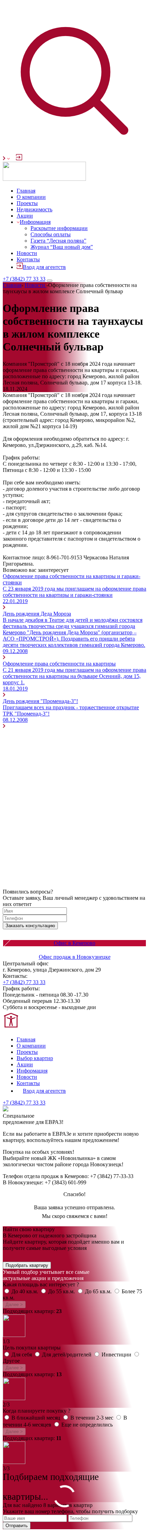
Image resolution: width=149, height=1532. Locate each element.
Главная (26, 191)
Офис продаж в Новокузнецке (75, 957)
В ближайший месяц (36, 1418)
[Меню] (49, 281)
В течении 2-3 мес (92, 1418)
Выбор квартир (35, 1058)
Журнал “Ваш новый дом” (61, 247)
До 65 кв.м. (99, 1291)
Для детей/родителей (67, 1354)
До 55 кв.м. (62, 1291)
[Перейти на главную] (44, 179)
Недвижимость (34, 209)
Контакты (28, 259)
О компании (31, 197)
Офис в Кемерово (74, 943)
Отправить (17, 1525)
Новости (27, 253)
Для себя (22, 1354)
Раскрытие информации (59, 228)
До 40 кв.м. (25, 1291)
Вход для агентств (44, 267)
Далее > (14, 1304)
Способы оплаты (50, 234)
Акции (25, 216)
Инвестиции (117, 1354)
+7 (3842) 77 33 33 (24, 279)
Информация (35, 222)
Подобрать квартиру (27, 1265)
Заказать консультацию (30, 925)
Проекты (27, 203)
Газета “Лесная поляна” (58, 241)
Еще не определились (87, 1425)
